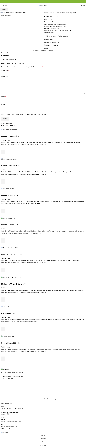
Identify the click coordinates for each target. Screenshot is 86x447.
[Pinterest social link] (43, 2)
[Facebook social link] (39, 2)
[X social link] (41, 2)
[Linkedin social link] (45, 2)
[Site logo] (43, 5)
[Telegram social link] (47, 2)
